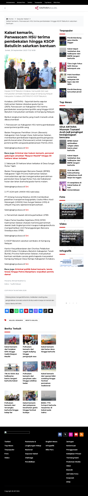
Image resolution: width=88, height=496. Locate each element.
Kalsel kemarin (16, 320)
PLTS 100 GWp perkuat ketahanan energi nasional (71, 292)
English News (51, 442)
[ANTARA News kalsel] (46, 8)
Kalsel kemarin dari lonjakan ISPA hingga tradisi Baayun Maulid (10, 351)
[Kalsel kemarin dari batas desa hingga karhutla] (48, 339)
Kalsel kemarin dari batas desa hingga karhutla (48, 349)
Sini (27, 148)
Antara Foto (21, 2)
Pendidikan (30, 462)
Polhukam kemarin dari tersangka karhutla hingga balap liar (11, 408)
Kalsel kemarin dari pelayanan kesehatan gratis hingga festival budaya (30, 408)
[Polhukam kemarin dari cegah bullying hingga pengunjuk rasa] (30, 339)
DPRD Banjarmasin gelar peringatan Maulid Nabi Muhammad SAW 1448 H (71, 208)
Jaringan (70, 442)
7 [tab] (82, 245)
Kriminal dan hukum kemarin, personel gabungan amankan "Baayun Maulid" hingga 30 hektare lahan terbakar (29, 155)
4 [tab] (75, 221)
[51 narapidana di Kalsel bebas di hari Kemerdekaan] (62, 186)
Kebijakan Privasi (73, 454)
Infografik (65, 250)
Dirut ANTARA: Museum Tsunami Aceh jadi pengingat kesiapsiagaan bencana (71, 132)
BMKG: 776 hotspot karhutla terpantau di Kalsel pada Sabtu (48, 408)
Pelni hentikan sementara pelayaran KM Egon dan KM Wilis (73, 79)
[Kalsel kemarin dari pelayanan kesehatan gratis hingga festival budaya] (30, 395)
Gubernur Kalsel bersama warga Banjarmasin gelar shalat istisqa (71, 236)
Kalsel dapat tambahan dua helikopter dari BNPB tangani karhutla (73, 53)
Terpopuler (38, 2)
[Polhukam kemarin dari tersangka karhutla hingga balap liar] (11, 395)
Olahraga (29, 458)
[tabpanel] (71, 211)
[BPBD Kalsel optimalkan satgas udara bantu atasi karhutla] (62, 144)
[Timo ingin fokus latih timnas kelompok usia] (62, 67)
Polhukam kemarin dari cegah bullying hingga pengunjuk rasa (29, 351)
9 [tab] (71, 248)
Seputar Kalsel (23, 19)
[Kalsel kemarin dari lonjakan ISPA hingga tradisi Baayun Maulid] (11, 339)
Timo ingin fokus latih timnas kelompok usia (74, 66)
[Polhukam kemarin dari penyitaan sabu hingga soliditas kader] (30, 366)
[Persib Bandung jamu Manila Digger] (62, 41)
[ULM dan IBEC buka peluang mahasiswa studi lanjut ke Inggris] (62, 174)
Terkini (29, 2)
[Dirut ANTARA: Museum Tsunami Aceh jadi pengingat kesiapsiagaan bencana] (71, 116)
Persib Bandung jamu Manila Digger (74, 40)
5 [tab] (78, 221)
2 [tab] (68, 221)
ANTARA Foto (72, 474)
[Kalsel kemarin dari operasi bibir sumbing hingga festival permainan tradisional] (48, 366)
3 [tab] (71, 221)
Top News (47, 2)
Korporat (70, 478)
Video (63, 224)
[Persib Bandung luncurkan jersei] (62, 93)
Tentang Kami (72, 458)
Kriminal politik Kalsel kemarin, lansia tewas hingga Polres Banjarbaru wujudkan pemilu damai (29, 272)
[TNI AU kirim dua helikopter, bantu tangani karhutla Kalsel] (11, 366)
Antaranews (10, 2)
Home (11, 19)
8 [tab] (68, 248)
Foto (62, 197)
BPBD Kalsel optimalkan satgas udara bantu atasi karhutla (73, 145)
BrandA (69, 470)
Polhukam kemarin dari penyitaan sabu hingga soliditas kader (30, 378)
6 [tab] (78, 245)
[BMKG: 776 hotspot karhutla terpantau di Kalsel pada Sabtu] (48, 395)
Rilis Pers (57, 2)
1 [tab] (64, 221)
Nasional (29, 450)
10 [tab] (75, 248)
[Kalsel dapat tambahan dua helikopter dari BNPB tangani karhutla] (62, 52)
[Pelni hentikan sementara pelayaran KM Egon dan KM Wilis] (62, 78)
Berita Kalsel (32, 320)
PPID (68, 482)
